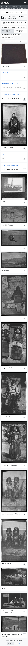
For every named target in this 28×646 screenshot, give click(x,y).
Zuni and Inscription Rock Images (11, 83)
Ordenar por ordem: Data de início (10, 34)
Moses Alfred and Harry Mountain (11, 94)
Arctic (3, 154)
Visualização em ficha (8, 30)
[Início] (5, 3)
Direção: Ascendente (7, 37)
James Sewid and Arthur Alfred (10, 165)
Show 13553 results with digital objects (16, 41)
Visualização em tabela (21, 30)
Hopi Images (5, 73)
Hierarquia (22, 27)
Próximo (17, 643)
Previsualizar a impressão (9, 27)
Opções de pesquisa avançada (12, 23)
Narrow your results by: (14, 12)
